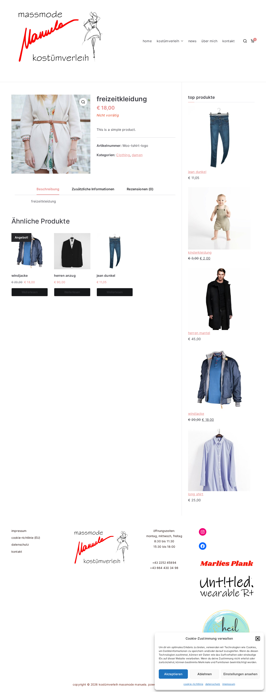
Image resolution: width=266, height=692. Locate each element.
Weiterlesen (30, 292)
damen (137, 155)
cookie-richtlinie (193, 684)
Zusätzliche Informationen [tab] (93, 189)
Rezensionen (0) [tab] (140, 189)
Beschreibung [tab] (48, 189)
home (147, 41)
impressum (228, 684)
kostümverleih (168, 41)
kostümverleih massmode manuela (123, 684)
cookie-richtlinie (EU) (25, 537)
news (192, 41)
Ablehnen (204, 674)
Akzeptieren (173, 674)
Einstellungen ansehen (240, 674)
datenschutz (212, 684)
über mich (209, 41)
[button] (258, 638)
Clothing (123, 155)
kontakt (228, 41)
